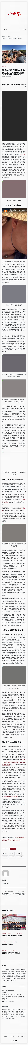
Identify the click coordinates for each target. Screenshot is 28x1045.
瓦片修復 (12, 857)
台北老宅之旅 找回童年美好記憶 (12, 936)
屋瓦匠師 (18, 853)
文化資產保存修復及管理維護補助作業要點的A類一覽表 (14, 762)
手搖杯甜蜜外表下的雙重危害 (11, 953)
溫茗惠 (3, 76)
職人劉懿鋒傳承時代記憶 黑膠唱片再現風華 (8, 893)
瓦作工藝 (23, 154)
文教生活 (4, 66)
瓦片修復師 (20, 857)
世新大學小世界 (16, 1036)
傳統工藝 (11, 853)
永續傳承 (5, 857)
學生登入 (23, 1036)
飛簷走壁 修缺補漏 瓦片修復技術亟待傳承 (20, 893)
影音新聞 (4, 933)
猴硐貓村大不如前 (7, 944)
